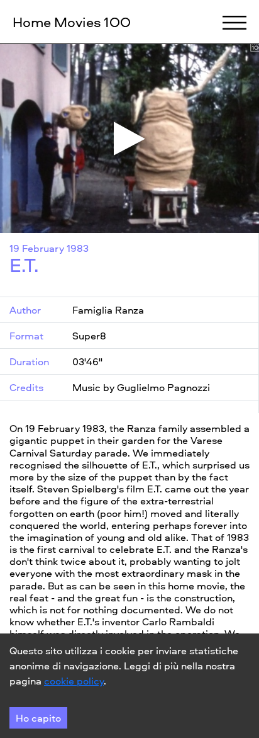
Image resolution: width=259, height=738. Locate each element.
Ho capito (38, 718)
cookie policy (74, 681)
